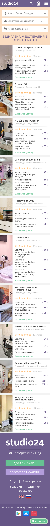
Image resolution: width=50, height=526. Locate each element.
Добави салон (25, 463)
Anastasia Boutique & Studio (30, 326)
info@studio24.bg (27, 453)
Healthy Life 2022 (24, 201)
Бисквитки (25, 491)
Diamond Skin (22, 237)
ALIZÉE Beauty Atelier (27, 121)
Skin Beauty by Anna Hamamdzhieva (26, 288)
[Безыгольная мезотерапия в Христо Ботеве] (28, 496)
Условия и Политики (25, 486)
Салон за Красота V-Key (28, 363)
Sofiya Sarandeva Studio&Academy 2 (25, 398)
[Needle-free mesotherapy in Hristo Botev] (21, 496)
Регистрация (32, 481)
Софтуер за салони (25, 472)
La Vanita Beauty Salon (27, 160)
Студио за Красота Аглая (29, 47)
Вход (12, 481)
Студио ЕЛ (21, 84)
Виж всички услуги (23, 77)
